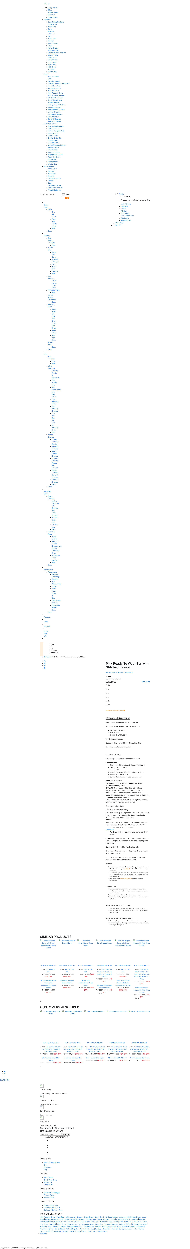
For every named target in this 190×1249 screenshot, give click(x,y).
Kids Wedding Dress (55, 93)
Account (47, 617)
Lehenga (51, 34)
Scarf (50, 183)
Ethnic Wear (52, 24)
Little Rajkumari (54, 81)
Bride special (53, 162)
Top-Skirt (51, 69)
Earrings (51, 171)
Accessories (48, 166)
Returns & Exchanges (52, 1193)
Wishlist (124, 211)
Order (46, 622)
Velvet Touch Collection (57, 53)
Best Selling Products (56, 22)
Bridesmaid (52, 159)
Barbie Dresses (53, 117)
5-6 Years (105, 974)
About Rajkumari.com (52, 1163)
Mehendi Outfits (54, 152)
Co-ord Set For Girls (55, 98)
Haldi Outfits (52, 150)
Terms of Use (49, 1197)
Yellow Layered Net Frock (139, 1058)
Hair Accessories (54, 178)
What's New (52, 72)
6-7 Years (53, 1052)
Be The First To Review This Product (119, 673)
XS (47, 969)
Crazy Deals (52, 8)
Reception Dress (54, 157)
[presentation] (40, 1001)
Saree (50, 29)
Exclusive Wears (50, 124)
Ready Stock (52, 17)
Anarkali (51, 31)
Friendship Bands (54, 190)
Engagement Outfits (55, 155)
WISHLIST (52, 965)
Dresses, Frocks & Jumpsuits (58, 83)
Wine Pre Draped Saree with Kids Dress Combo (141, 990)
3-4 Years (105, 972)
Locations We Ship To (52, 1208)
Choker (50, 181)
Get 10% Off (4, 1080)
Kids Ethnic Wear (54, 86)
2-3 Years (56, 1047)
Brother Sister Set (54, 138)
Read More (110, 830)
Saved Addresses (127, 216)
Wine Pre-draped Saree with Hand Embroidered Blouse (123, 982)
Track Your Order (50, 1180)
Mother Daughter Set (56, 131)
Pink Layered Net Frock (95, 1058)
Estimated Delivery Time (53, 1210)
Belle (50, 79)
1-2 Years (105, 969)
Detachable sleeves (55, 188)
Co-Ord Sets (52, 60)
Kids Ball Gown (53, 91)
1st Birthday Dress (55, 100)
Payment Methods (51, 1205)
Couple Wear (53, 140)
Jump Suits (52, 57)
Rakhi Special (53, 136)
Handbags (52, 173)
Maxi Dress (52, 65)
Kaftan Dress (53, 48)
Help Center (48, 1178)
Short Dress (52, 62)
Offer (50, 10)
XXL (48, 972)
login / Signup (126, 204)
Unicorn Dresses (54, 112)
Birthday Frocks (112, 1217)
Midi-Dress (52, 67)
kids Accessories (54, 88)
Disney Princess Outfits (56, 105)
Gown (50, 46)
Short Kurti (52, 38)
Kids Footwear (53, 76)
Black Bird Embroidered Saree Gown (85, 982)
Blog (45, 1165)
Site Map (43, 1234)
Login (67, 198)
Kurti (49, 36)
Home (48, 657)
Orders (123, 209)
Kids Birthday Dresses (56, 95)
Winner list (48, 1182)
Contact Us (125, 213)
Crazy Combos (53, 128)
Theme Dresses (53, 102)
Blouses (51, 41)
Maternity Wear (45, 1226)
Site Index (47, 1167)
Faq (45, 1170)
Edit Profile (125, 218)
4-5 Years (53, 1049)
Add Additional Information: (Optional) (115, 710)
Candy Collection (125, 1229)
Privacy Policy (49, 1195)
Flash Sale (52, 15)
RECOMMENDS (53, 50)
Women (47, 20)
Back (54, 229)
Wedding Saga (53, 147)
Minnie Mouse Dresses (56, 110)
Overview (124, 206)
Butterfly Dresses (54, 119)
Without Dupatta (72, 1229)
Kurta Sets (52, 27)
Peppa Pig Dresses (55, 114)
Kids (46, 74)
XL (54, 969)
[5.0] (104, 951)
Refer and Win (126, 220)
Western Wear (53, 55)
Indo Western (53, 43)
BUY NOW (44, 965)
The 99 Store (53, 12)
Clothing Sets (53, 133)
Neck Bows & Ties (54, 185)
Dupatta (51, 176)
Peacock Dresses (54, 121)
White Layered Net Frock (117, 1058)
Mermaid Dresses (54, 107)
